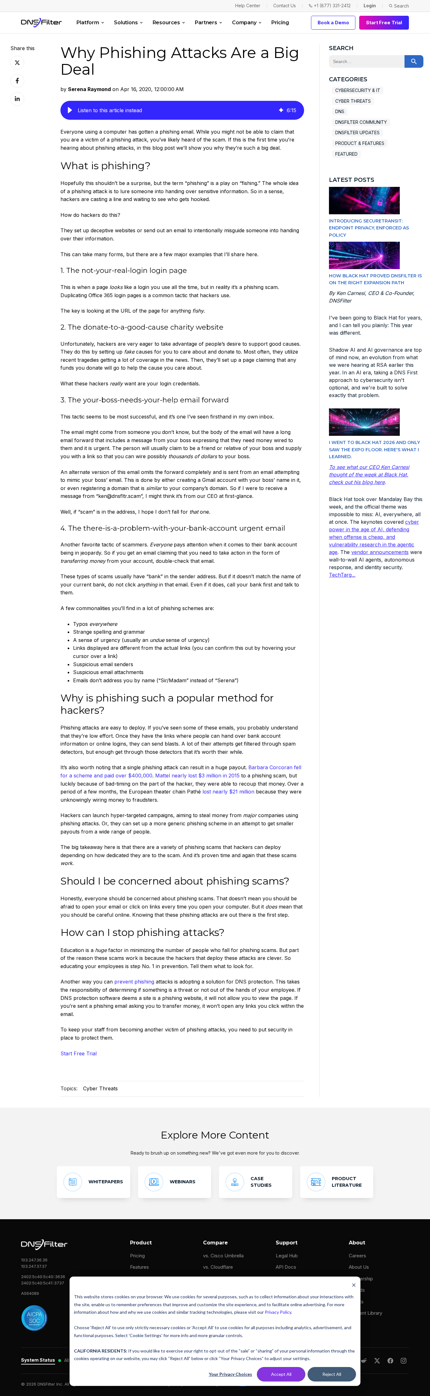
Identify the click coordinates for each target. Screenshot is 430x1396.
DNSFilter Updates (357, 132)
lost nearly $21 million (228, 791)
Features (139, 1267)
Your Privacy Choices (230, 1374)
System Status (38, 1360)
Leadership (361, 1279)
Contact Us (284, 5)
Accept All (281, 1374)
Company (244, 23)
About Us (359, 1267)
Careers (357, 1256)
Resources (166, 23)
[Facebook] (390, 1360)
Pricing (280, 23)
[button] (70, 110)
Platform (87, 23)
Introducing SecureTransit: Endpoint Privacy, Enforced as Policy (369, 228)
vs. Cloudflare (218, 1267)
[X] (377, 1360)
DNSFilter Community (361, 122)
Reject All (331, 1374)
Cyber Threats (100, 1088)
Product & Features (359, 143)
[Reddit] (364, 1360)
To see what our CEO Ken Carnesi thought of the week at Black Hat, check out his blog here (369, 474)
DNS (339, 111)
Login (370, 5)
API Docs (286, 1267)
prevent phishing (134, 981)
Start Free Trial (384, 23)
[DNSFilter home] (41, 22)
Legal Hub (287, 1256)
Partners (206, 23)
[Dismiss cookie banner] (354, 1285)
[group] (182, 110)
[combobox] (367, 61)
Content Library (365, 1313)
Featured (346, 154)
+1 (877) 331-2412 (332, 5)
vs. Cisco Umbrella (223, 1256)
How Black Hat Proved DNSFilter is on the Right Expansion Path (375, 279)
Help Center (247, 5)
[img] (281, 110)
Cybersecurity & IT (357, 90)
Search (401, 6)
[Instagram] (403, 1360)
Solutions (126, 23)
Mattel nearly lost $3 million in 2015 (197, 775)
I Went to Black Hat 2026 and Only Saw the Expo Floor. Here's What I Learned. (374, 449)
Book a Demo (333, 23)
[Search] (414, 61)
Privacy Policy (278, 1312)
